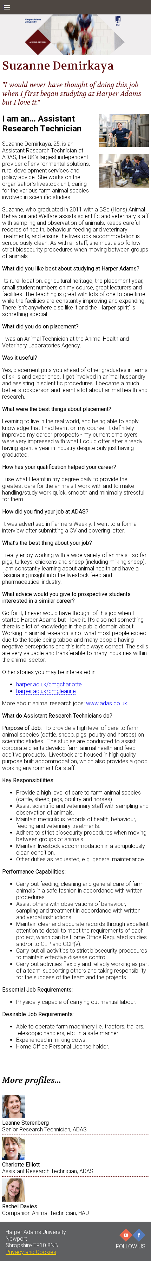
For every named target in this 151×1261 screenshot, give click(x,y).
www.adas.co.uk (106, 703)
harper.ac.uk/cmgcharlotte (49, 684)
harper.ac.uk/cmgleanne (46, 691)
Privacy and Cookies (31, 1252)
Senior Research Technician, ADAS (44, 1126)
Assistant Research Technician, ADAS (47, 1168)
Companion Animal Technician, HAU (45, 1209)
